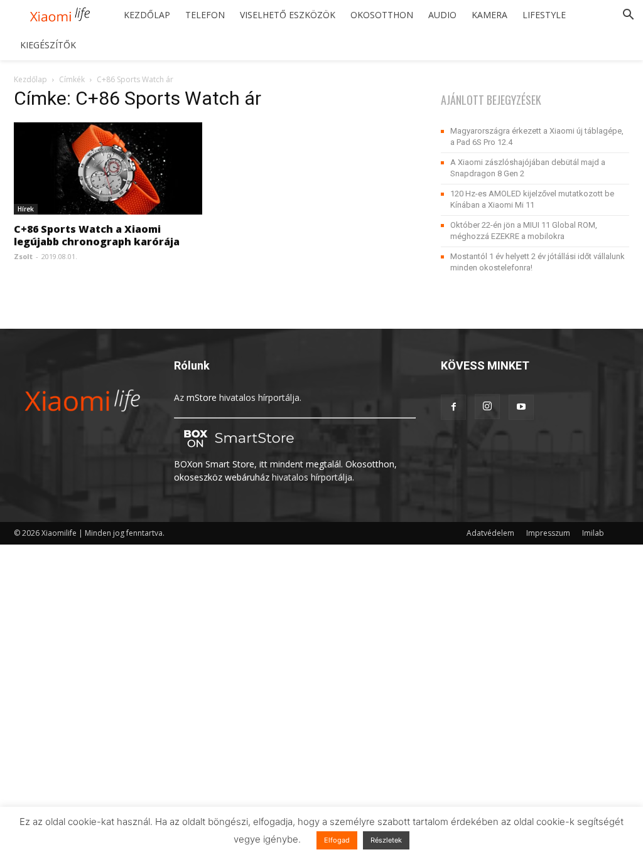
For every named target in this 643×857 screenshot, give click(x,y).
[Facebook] (453, 407)
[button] (628, 16)
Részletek (386, 840)
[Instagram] (487, 406)
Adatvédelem (490, 533)
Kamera (489, 15)
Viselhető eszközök (287, 15)
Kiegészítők (48, 45)
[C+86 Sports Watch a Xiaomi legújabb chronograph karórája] (108, 168)
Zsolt (23, 256)
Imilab (593, 533)
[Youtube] (521, 407)
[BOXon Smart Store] (237, 451)
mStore (201, 397)
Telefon (205, 15)
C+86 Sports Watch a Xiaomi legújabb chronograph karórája (97, 235)
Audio (442, 15)
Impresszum (548, 533)
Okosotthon (381, 15)
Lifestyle (544, 15)
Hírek (26, 209)
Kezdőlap (147, 15)
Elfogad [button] (337, 840)
